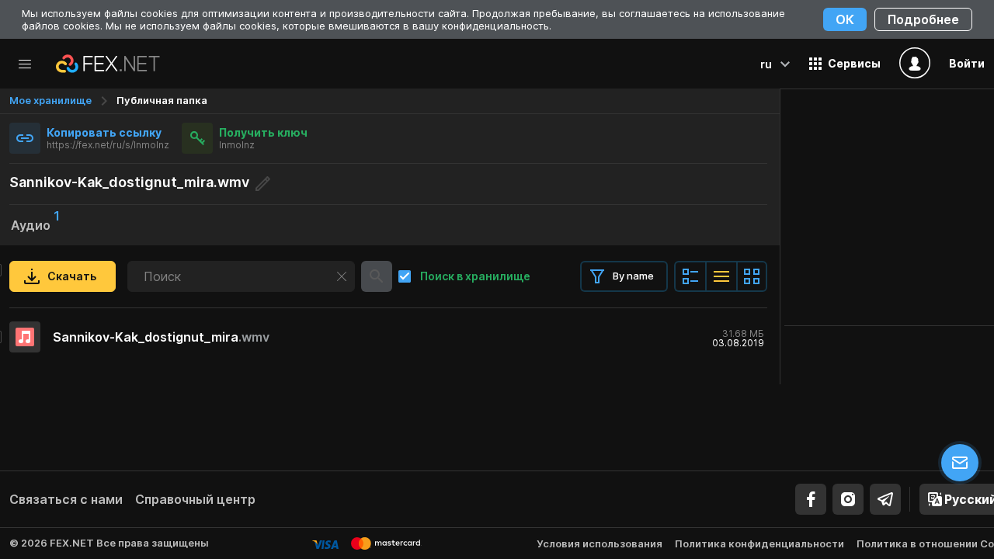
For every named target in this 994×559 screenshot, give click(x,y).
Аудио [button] (35, 223)
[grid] (388, 337)
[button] (845, 63)
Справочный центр (195, 499)
